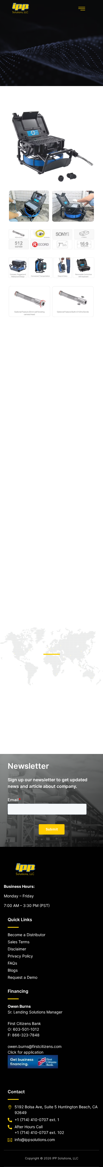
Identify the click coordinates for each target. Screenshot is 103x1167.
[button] (82, 8)
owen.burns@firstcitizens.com (35, 1046)
